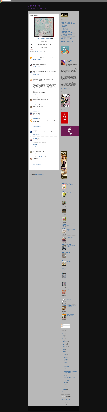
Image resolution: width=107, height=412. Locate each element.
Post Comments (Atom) (40, 174)
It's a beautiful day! (70, 184)
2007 (63, 391)
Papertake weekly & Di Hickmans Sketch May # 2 (70, 372)
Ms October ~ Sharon (66, 199)
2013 (63, 331)
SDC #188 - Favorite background (70, 299)
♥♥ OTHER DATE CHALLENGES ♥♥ (68, 43)
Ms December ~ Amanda (67, 244)
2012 (63, 333)
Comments (64, 326)
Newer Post (33, 172)
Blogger (60, 408)
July (64, 349)
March (64, 386)
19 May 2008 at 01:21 (37, 134)
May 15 (65, 362)
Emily (63, 272)
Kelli (63, 236)
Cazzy (34, 63)
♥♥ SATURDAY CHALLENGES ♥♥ (67, 40)
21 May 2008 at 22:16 (37, 153)
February (65, 387)
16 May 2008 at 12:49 (37, 107)
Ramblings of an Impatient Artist (69, 305)
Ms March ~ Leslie (66, 268)
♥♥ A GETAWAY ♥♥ (64, 28)
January (64, 389)
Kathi (63, 191)
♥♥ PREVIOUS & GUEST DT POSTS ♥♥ (68, 23)
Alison (63, 228)
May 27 (65, 354)
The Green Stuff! (70, 281)
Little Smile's (34, 5)
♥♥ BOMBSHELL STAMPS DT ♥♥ (67, 22)
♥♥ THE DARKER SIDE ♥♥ (66, 31)
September (65, 346)
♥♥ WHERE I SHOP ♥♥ (65, 29)
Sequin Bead (35, 118)
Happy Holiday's (67, 368)
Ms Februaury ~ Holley (66, 183)
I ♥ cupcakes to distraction (38, 149)
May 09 (65, 382)
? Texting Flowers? (70, 237)
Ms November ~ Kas (66, 252)
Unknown (35, 56)
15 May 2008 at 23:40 (37, 74)
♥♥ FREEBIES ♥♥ (64, 26)
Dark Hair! (66, 374)
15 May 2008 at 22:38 (37, 66)
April (64, 384)
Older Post (55, 172)
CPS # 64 (65, 375)
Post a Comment (35, 167)
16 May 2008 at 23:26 (37, 126)
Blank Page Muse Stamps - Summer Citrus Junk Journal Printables (71, 201)
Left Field (64, 224)
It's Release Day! (70, 306)
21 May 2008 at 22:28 (37, 164)
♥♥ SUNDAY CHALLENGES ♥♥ (67, 41)
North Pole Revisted (65, 225)
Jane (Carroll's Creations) (38, 156)
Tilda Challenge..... (67, 378)
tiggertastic (35, 104)
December (65, 341)
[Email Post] (44, 51)
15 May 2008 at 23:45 (37, 94)
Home (44, 172)
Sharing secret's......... (68, 366)
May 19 (65, 360)
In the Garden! (66, 380)
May (64, 352)
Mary (63, 260)
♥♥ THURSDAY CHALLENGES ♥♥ (67, 37)
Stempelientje (65, 297)
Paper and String (65, 289)
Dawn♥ (34, 97)
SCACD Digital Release (71, 290)
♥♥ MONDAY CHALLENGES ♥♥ (67, 32)
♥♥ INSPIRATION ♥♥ (65, 25)
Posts (63, 324)
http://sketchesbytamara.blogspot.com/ (43, 38)
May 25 (65, 355)
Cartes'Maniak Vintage (68, 369)
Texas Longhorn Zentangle (69, 274)
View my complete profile (65, 88)
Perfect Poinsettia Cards (71, 217)
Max (34, 130)
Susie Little (69, 60)
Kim (63, 313)
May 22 (65, 359)
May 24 (65, 357)
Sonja (34, 69)
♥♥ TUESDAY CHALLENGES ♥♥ (67, 34)
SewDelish (35, 111)
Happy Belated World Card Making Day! (70, 315)
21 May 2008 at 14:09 (37, 146)
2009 (63, 338)
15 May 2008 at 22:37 (37, 59)
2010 (63, 336)
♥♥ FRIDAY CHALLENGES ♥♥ (66, 38)
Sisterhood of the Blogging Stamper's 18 (69, 364)
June (64, 351)
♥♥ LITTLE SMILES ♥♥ (65, 20)
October (64, 344)
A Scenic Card (69, 192)
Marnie (63, 216)
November (65, 343)
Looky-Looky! (64, 269)
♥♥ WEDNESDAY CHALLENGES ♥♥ (67, 35)
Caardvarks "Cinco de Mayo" (69, 377)
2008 (63, 340)
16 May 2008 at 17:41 (37, 114)
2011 (63, 335)
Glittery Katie (64, 280)
